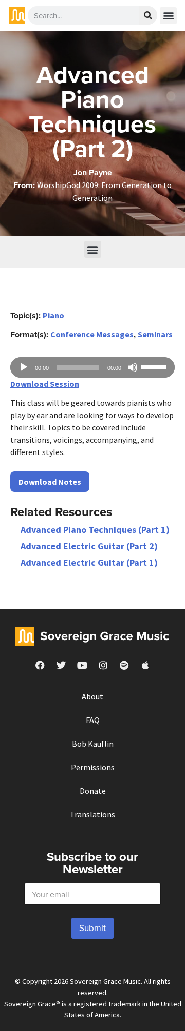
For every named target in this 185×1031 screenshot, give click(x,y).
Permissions (93, 767)
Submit (92, 928)
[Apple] (145, 665)
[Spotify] (124, 665)
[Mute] (132, 367)
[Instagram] (103, 665)
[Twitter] (61, 665)
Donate (93, 791)
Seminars (155, 334)
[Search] (148, 15)
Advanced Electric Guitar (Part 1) (89, 562)
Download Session (44, 384)
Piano (53, 315)
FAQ (93, 720)
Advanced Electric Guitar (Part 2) (89, 546)
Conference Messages (92, 334)
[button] (168, 15)
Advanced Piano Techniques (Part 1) (95, 529)
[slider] (155, 366)
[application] (92, 367)
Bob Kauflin (93, 743)
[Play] (23, 367)
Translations (92, 814)
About (92, 696)
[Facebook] (40, 665)
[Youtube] (82, 665)
